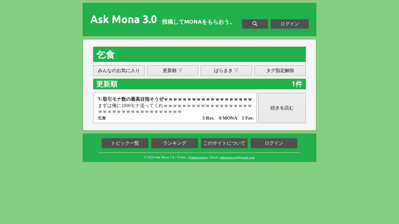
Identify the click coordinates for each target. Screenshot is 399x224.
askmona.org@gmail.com (237, 157)
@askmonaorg (198, 157)
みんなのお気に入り (119, 70)
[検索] (255, 24)
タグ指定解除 (280, 70)
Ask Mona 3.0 (123, 19)
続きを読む (282, 107)
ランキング (174, 143)
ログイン (289, 23)
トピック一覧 (125, 143)
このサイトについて (224, 143)
